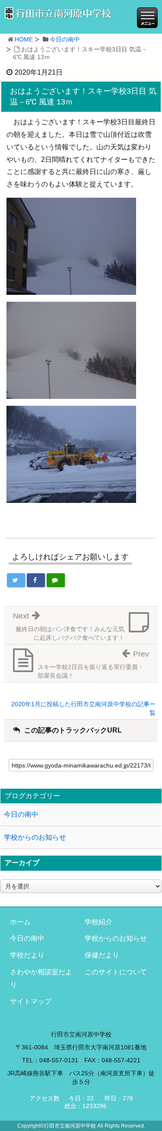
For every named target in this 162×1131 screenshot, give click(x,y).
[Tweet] (16, 580)
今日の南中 (65, 39)
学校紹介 (98, 922)
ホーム (20, 922)
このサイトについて (116, 972)
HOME (24, 39)
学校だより (27, 955)
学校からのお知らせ (35, 837)
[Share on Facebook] (36, 580)
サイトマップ (30, 1001)
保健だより (102, 955)
